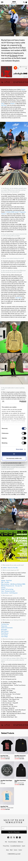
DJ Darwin (14, 55)
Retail (11, 850)
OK (14, 454)
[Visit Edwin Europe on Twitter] (14, 838)
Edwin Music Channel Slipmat (6, 781)
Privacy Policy (6, 846)
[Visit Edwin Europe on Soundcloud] (17, 838)
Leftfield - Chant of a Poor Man (10, 567)
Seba (2, 103)
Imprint (23, 846)
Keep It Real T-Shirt (5, 756)
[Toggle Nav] (2, 2)
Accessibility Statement (15, 846)
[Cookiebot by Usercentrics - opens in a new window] (19, 402)
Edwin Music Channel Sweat (20, 756)
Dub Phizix (4, 105)
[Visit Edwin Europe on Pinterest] (20, 838)
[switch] (24, 433)
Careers (15, 850)
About (7, 850)
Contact (20, 850)
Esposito (23, 89)
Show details (19, 449)
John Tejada (18, 298)
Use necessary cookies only (14, 458)
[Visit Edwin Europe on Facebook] (8, 838)
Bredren (13, 103)
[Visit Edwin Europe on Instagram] (11, 838)
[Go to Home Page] (14, 2)
